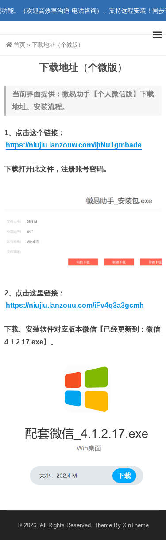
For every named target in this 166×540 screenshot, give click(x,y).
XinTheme (136, 525)
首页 (19, 45)
